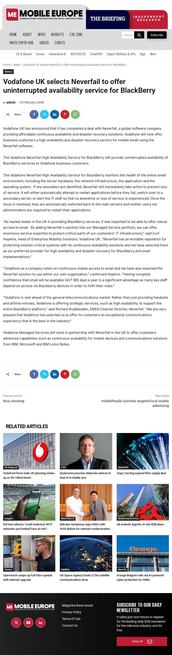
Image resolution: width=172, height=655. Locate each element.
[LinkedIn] (40, 623)
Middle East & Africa (128, 518)
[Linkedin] (54, 114)
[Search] (139, 34)
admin (10, 102)
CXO (63, 467)
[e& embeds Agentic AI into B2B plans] (143, 502)
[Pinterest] (64, 114)
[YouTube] (28, 623)
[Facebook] (34, 114)
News (16, 64)
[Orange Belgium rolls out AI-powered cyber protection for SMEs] (143, 553)
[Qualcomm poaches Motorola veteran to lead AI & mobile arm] (86, 451)
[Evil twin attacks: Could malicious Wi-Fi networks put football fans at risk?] (29, 502)
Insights (8, 518)
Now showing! (13, 401)
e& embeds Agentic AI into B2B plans (140, 524)
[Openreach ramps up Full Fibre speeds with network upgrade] (29, 553)
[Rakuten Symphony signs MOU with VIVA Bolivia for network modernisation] (86, 502)
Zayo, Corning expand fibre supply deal (141, 473)
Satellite (65, 569)
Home (7, 64)
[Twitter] (44, 114)
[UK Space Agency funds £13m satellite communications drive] (86, 553)
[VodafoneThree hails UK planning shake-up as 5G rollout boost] (29, 451)
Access (8, 569)
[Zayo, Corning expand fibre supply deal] (143, 451)
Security (122, 569)
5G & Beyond (10, 467)
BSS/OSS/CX (67, 518)
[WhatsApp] (75, 114)
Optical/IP (123, 467)
